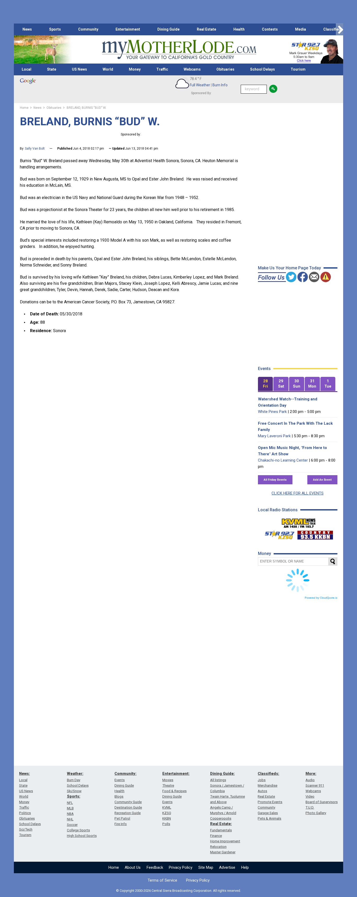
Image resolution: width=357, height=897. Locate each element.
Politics (25, 813)
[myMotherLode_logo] (179, 49)
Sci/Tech (25, 829)
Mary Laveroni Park (274, 436)
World (108, 69)
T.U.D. (310, 807)
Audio (310, 780)
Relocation (218, 847)
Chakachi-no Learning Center (283, 460)
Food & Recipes (174, 791)
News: (24, 773)
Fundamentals (221, 830)
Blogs (118, 796)
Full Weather (200, 85)
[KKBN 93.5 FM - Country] (315, 534)
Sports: (73, 796)
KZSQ (166, 813)
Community (88, 29)
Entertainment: (175, 773)
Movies (167, 780)
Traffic (162, 69)
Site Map (205, 867)
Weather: (75, 773)
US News (79, 69)
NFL (70, 803)
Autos (262, 791)
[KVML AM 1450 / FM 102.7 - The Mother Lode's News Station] (299, 522)
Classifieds (333, 29)
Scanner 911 (315, 785)
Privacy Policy (180, 867)
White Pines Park (272, 411)
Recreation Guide (127, 813)
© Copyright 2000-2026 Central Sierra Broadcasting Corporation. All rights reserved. (178, 891)
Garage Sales (268, 813)
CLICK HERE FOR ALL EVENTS (298, 493)
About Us (133, 867)
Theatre (168, 785)
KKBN (166, 818)
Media (300, 29)
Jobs (262, 780)
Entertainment (128, 29)
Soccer (72, 825)
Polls (166, 824)
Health (239, 29)
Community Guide (128, 802)
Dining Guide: (222, 773)
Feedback (155, 867)
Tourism (298, 69)
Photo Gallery (316, 813)
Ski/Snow (74, 791)
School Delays (262, 69)
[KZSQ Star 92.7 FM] (277, 534)
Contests (270, 29)
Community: (125, 773)
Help (245, 867)
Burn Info (220, 85)
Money (135, 69)
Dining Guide (168, 29)
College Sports (78, 830)
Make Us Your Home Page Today (289, 267)
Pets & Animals (269, 818)
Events (119, 780)
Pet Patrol (122, 818)
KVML (166, 807)
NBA (70, 814)
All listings (218, 780)
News (27, 29)
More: (311, 773)
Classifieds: (268, 773)
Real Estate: (221, 823)
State (51, 69)
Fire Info (120, 824)
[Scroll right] (339, 29)
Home (113, 867)
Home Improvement (225, 841)
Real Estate (206, 29)
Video (310, 796)
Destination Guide (128, 807)
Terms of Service (162, 880)
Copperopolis (220, 818)
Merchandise (267, 785)
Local (26, 69)
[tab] (265, 384)
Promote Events (270, 802)
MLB (70, 808)
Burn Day (73, 780)
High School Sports (82, 836)
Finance (216, 836)
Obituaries (225, 69)
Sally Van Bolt (35, 148)
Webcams (192, 69)
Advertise (227, 867)
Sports (55, 29)
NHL (70, 819)
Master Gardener (222, 852)
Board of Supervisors (322, 802)
